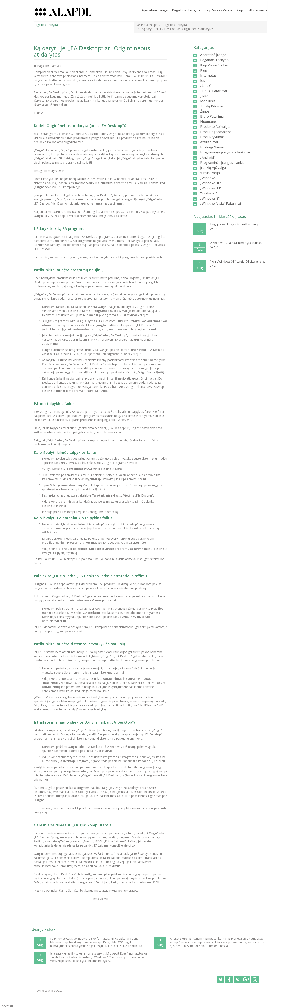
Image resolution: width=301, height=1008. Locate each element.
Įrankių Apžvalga (213, 167)
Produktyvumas (212, 137)
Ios (202, 80)
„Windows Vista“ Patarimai (220, 203)
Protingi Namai (212, 147)
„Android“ (207, 157)
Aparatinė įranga (155, 10)
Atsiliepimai (209, 142)
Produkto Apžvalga (215, 126)
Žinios (204, 111)
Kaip (239, 10)
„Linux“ (205, 85)
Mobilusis (207, 101)
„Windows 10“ (210, 183)
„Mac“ (204, 96)
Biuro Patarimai (212, 116)
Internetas (208, 75)
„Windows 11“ (210, 188)
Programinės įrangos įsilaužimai (225, 152)
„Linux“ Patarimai (213, 91)
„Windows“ (208, 178)
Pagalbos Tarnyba (186, 10)
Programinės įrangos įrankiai (222, 162)
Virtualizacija (210, 172)
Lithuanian (255, 10)
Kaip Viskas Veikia (218, 10)
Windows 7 (208, 193)
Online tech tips (46, 990)
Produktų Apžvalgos (215, 132)
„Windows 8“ (210, 198)
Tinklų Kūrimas (212, 106)
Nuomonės (208, 121)
